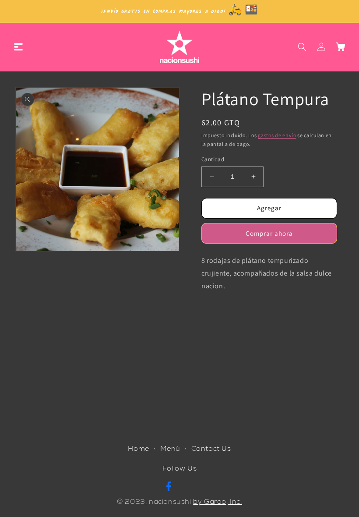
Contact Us (211, 448)
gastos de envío (277, 135)
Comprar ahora (269, 233)
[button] (18, 46)
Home (138, 448)
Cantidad (212, 159)
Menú (170, 448)
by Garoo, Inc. (217, 501)
